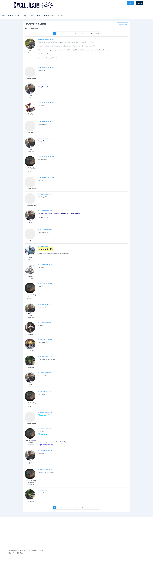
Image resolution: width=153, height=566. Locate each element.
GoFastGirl (41, 432)
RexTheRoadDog (31, 168)
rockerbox (31, 367)
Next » (91, 33)
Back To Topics (123, 24)
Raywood (30, 132)
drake (30, 50)
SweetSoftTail (31, 351)
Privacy (22, 550)
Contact (41, 550)
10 (86, 33)
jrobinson (30, 334)
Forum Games (39, 23)
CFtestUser (30, 114)
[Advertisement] (76, 534)
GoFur (31, 257)
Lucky (30, 95)
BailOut (30, 276)
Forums (28, 23)
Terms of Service (32, 550)
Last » (97, 33)
